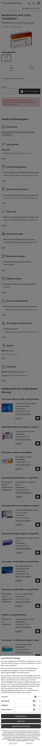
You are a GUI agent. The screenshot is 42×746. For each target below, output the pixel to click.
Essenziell (4, 697)
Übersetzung (5, 701)
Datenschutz (13, 743)
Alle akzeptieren (21, 716)
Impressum (29, 743)
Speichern (21, 721)
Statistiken (4, 705)
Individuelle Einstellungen (21, 726)
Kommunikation (6, 709)
